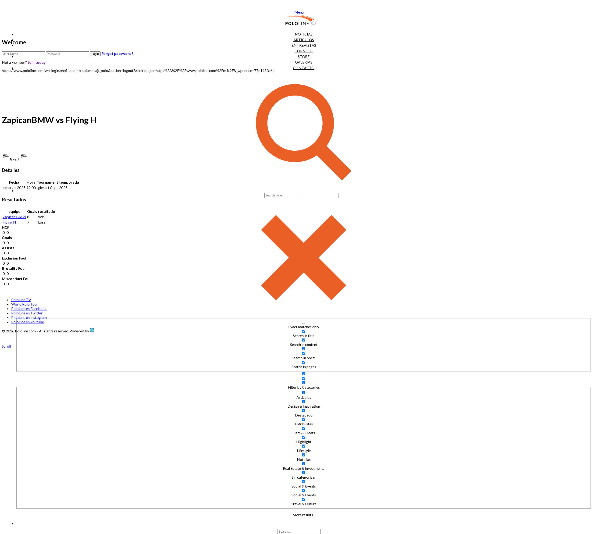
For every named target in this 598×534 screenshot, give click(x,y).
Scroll (6, 346)
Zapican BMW (14, 216)
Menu (299, 12)
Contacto (303, 67)
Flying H (9, 222)
